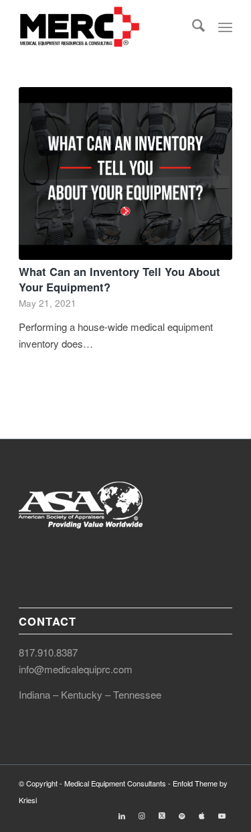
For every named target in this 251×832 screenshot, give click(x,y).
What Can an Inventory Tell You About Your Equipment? (119, 279)
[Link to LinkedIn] (122, 815)
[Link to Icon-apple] (202, 815)
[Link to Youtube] (222, 815)
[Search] (198, 27)
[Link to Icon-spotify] (182, 815)
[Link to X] (162, 815)
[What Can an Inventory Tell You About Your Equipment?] (125, 173)
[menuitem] (198, 27)
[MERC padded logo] (104, 27)
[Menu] (225, 27)
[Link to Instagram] (142, 815)
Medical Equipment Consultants (115, 783)
